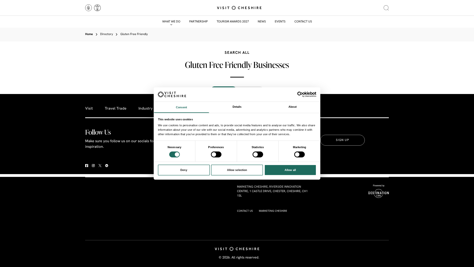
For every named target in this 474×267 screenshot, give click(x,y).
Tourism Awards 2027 (233, 21)
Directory (106, 34)
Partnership (198, 21)
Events (280, 21)
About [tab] (292, 106)
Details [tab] (237, 106)
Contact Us (303, 21)
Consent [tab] (181, 107)
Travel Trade (116, 109)
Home (89, 34)
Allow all (290, 170)
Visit (89, 109)
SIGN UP (342, 140)
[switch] (216, 154)
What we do (171, 21)
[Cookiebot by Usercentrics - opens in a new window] (300, 94)
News (262, 21)
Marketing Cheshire (273, 210)
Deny (183, 170)
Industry (145, 109)
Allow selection (237, 170)
